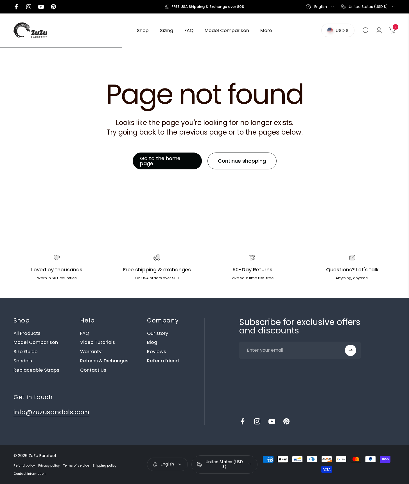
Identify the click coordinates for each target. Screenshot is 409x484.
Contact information (29, 473)
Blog (152, 343)
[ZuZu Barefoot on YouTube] (271, 421)
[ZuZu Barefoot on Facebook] (242, 421)
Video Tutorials (97, 343)
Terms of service (76, 465)
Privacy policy (49, 465)
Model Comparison (35, 343)
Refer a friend (163, 361)
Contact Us (93, 370)
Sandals (22, 361)
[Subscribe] (350, 350)
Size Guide (25, 352)
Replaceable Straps (36, 370)
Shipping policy (104, 465)
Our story (157, 334)
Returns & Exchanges (104, 361)
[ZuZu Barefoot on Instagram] (257, 421)
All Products (26, 334)
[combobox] (320, 6)
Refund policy (24, 465)
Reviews (156, 352)
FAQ (84, 334)
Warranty (90, 352)
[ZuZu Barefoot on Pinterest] (286, 421)
